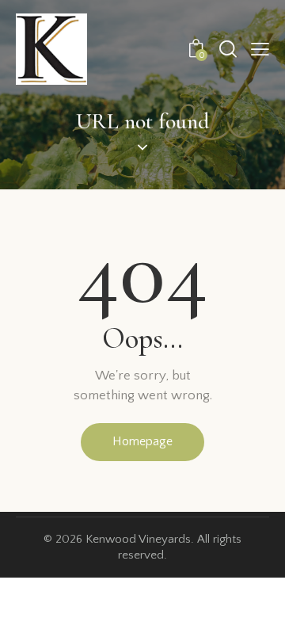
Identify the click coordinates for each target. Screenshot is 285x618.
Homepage (142, 441)
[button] (260, 49)
